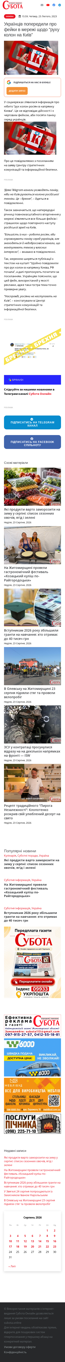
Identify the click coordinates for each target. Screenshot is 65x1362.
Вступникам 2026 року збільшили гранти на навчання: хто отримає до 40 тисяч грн (31, 634)
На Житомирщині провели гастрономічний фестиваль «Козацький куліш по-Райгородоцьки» (26, 573)
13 (32, 1241)
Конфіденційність (15, 1352)
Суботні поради (28, 855)
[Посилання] (13, 5)
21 (39, 1246)
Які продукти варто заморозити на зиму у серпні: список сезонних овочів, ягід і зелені (32, 513)
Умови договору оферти (20, 1347)
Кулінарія (10, 855)
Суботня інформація (17, 880)
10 (10, 1241)
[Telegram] (59, 5)
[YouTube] (48, 5)
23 (54, 1246)
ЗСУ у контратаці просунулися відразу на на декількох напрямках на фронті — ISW (32, 751)
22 (47, 1246)
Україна (44, 855)
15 (47, 1241)
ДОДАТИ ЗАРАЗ (17, 90)
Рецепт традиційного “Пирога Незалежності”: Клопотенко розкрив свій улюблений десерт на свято (32, 811)
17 (10, 1246)
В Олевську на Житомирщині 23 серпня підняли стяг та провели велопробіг (29, 692)
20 (32, 1246)
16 (54, 1241)
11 (17, 1241)
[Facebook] (53, 5)
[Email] (42, 5)
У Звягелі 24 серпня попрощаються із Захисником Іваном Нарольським (28, 1193)
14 (39, 1241)
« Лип (12, 1266)
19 (25, 1246)
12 (25, 1241)
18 (17, 1246)
